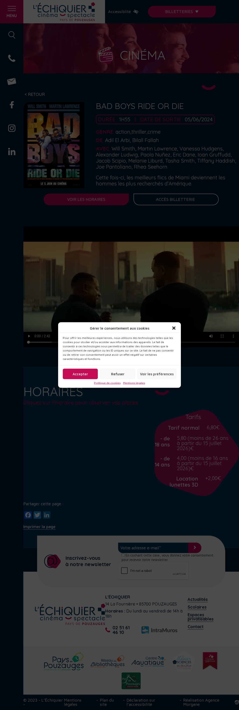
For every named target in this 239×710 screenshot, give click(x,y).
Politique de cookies (107, 383)
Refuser (117, 374)
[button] (174, 328)
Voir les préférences (157, 374)
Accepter (80, 374)
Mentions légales (134, 383)
